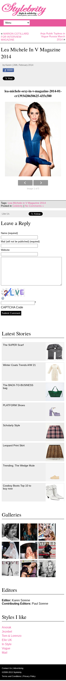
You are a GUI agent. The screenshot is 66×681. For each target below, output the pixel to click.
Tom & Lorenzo (11, 635)
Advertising (18, 668)
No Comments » (34, 205)
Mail (4, 652)
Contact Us (7, 668)
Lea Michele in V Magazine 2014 (27, 202)
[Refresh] (3, 298)
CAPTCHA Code (12, 307)
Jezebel (7, 631)
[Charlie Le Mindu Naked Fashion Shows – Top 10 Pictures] (28, 550)
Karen (9, 65)
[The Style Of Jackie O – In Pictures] (10, 532)
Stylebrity (17, 672)
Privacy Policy (29, 676)
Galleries (11, 514)
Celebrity (17, 205)
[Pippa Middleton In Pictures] (28, 532)
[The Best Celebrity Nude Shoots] (10, 568)
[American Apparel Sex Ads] (28, 568)
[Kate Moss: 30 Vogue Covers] (47, 550)
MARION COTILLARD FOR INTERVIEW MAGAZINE (15, 36)
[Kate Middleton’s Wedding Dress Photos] (10, 550)
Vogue (6, 648)
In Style (7, 644)
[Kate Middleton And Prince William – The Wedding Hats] (47, 532)
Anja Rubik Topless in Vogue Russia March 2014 (52, 36)
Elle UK (7, 640)
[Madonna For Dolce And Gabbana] (47, 568)
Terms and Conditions (12, 676)
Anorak (6, 627)
